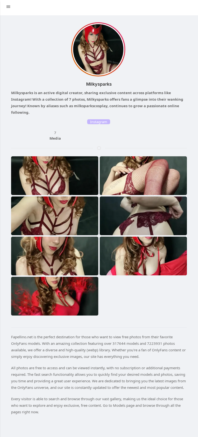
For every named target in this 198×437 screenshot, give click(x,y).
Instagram (98, 121)
